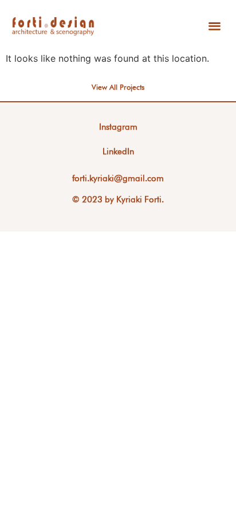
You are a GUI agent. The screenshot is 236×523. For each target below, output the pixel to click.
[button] (214, 26)
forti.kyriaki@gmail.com (118, 178)
